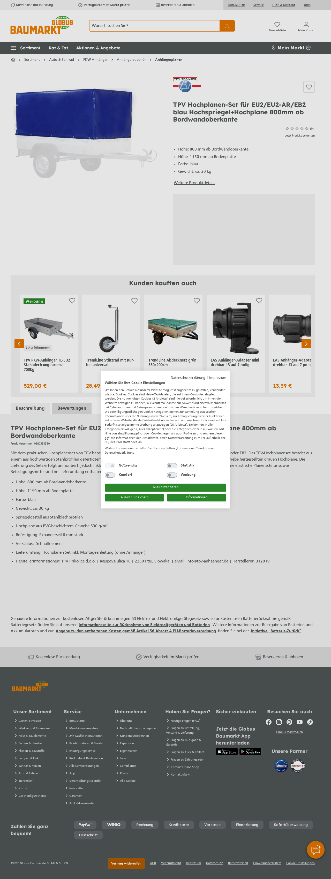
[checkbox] (110, 465)
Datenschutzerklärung (188, 378)
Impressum (217, 378)
